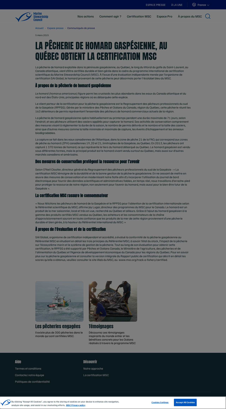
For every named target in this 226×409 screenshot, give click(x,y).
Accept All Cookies (185, 402)
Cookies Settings (159, 402)
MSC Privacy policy (75, 405)
